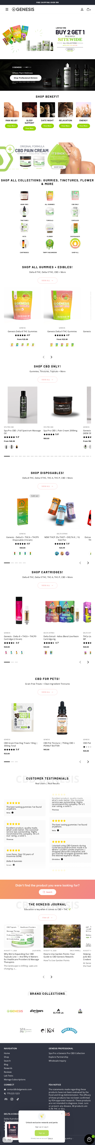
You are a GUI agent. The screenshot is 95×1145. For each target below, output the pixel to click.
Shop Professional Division (25, 78)
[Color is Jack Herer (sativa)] (62, 553)
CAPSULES (75, 220)
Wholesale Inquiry (57, 1060)
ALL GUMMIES (50, 204)
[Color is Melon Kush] (20, 553)
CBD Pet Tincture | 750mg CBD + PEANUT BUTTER (59, 744)
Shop (6, 1057)
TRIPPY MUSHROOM (50, 252)
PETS (24, 236)
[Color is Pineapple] (28, 345)
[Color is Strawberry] (22, 345)
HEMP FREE (24, 204)
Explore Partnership (58, 1057)
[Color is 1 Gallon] (17, 447)
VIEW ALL (46, 280)
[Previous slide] (78, 169)
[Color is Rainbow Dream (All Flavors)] (12, 345)
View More (11, 126)
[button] (88, 9)
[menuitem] (25, 1053)
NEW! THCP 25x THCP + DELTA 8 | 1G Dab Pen (62, 538)
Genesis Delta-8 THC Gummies (22, 331)
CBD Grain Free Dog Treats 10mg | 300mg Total (20, 744)
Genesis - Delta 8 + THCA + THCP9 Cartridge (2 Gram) (20, 638)
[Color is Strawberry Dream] (14, 553)
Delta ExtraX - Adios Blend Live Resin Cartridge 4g (61, 638)
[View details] (47, 158)
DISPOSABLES (75, 236)
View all (45, 917)
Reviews (8, 1072)
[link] (69, 1031)
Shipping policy (65, 1138)
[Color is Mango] (33, 345)
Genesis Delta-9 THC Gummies (62, 331)
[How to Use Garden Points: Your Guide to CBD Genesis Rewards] (62, 936)
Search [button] (49, 892)
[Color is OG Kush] (85, 652)
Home (7, 1053)
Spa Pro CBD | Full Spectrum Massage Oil (22, 432)
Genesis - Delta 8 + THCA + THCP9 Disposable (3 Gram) (22, 538)
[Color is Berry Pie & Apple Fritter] (51, 652)
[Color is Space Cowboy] (25, 553)
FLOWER (50, 236)
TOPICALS (49, 220)
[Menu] (7, 9)
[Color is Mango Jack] (30, 553)
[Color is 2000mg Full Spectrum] (85, 447)
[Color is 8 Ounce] (11, 447)
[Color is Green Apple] (72, 345)
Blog (6, 1064)
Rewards (8, 1068)
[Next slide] (88, 169)
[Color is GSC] (91, 652)
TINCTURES (24, 220)
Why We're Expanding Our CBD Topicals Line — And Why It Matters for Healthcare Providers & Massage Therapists (21, 958)
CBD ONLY (75, 204)
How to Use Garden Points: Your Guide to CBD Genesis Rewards (59, 955)
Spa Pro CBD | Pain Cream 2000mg (60, 430)
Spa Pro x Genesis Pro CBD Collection (67, 1053)
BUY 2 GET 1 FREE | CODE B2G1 (47, 2)
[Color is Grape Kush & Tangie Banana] (46, 652)
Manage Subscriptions (14, 1079)
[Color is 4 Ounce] (6, 447)
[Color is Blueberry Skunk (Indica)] (57, 553)
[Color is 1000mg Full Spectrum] (91, 447)
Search (7, 1060)
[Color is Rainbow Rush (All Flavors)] (51, 345)
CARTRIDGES (24, 252)
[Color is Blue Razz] (17, 345)
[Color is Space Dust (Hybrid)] (67, 553)
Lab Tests (8, 1075)
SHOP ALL (75, 252)
